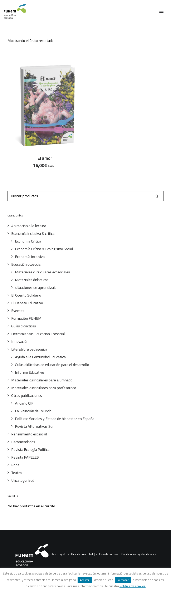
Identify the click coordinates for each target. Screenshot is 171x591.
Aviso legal (58, 554)
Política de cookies (107, 554)
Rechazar (123, 580)
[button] (161, 11)
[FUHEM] (13, 11)
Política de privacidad (80, 554)
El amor (44, 158)
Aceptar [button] (84, 580)
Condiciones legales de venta (138, 554)
